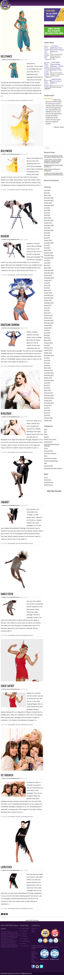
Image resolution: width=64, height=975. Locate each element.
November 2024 (49, 220)
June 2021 (47, 235)
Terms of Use (25, 946)
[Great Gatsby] (22, 681)
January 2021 (48, 240)
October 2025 (48, 203)
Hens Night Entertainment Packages (24, 100)
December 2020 (49, 243)
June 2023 (47, 228)
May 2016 (47, 335)
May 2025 (47, 213)
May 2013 (47, 385)
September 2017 (49, 303)
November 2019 (49, 258)
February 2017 (48, 315)
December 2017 (49, 295)
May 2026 (47, 193)
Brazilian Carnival (10, 324)
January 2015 (48, 350)
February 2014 (48, 370)
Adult (45, 429)
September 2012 (49, 403)
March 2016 (47, 340)
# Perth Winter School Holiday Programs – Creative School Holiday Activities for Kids (57, 66)
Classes (46, 437)
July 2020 (47, 245)
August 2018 (48, 280)
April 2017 (47, 310)
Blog (45, 432)
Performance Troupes (50, 458)
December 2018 (49, 270)
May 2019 (47, 265)
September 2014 (49, 355)
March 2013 (47, 390)
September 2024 (49, 225)
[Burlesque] (20, 408)
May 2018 (47, 288)
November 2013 (49, 375)
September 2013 (49, 380)
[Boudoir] (20, 231)
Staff (45, 463)
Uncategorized (48, 466)
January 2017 (48, 318)
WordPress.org (48, 485)
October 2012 (48, 400)
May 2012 (47, 413)
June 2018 (47, 285)
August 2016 (48, 328)
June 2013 (47, 383)
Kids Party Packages (50, 453)
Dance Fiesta (7, 594)
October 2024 (48, 223)
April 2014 (47, 365)
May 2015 (47, 345)
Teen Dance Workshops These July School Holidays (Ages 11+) (53, 156)
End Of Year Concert (50, 439)
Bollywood (6, 151)
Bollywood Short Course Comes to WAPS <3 (57, 81)
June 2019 (47, 263)
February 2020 (48, 253)
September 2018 (49, 278)
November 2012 (49, 398)
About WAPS (25, 928)
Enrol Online (25, 941)
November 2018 (49, 273)
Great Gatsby (7, 686)
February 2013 (48, 393)
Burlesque (6, 413)
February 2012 (48, 418)
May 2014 (47, 363)
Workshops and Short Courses (53, 468)
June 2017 (47, 308)
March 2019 (47, 268)
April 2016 (47, 338)
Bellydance (6, 56)
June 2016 (47, 333)
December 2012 (49, 395)
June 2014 (47, 360)
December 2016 (49, 320)
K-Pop (46, 448)
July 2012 (47, 408)
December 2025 (49, 198)
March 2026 (47, 195)
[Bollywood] (22, 146)
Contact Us (25, 938)
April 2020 (47, 248)
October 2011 (48, 420)
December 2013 (49, 373)
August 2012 (48, 405)
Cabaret (5, 502)
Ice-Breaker (7, 775)
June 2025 (47, 210)
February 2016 (48, 343)
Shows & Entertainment (51, 461)
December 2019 (49, 255)
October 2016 (48, 325)
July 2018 (47, 283)
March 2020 (47, 250)
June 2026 (47, 190)
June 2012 (47, 410)
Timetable (24, 931)
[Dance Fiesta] (22, 589)
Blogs (45, 434)
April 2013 (47, 388)
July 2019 (47, 260)
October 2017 (48, 300)
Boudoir (5, 236)
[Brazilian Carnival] (21, 319)
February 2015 (48, 348)
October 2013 (48, 378)
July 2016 (47, 330)
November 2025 (49, 200)
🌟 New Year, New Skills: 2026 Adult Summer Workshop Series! (53, 173)
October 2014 (48, 353)
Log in (46, 477)
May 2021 (47, 238)
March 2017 (47, 313)
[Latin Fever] (22, 862)
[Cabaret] (21, 497)
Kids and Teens (48, 451)
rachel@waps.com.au (38, 962)
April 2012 (47, 415)
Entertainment (11, 100)
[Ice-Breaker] (22, 770)
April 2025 (47, 215)
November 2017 (49, 298)
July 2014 (47, 358)
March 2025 (47, 218)
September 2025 (49, 205)
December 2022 (49, 230)
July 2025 (47, 208)
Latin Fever (6, 867)
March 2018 (47, 290)
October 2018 (48, 275)
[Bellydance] (22, 51)
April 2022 (47, 233)
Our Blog (24, 936)
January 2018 (48, 293)
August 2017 (48, 305)
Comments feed (48, 482)
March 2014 (47, 368)
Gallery (24, 943)
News (45, 456)
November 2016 (49, 323)
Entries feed (47, 480)
